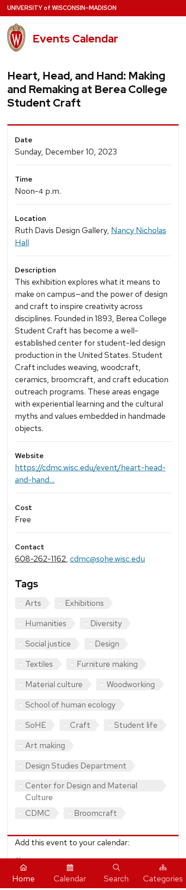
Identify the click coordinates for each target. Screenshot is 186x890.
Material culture (54, 684)
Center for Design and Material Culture (81, 786)
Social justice (48, 643)
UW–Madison (61, 8)
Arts (33, 603)
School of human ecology (70, 704)
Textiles (39, 664)
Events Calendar (75, 39)
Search (116, 878)
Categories (163, 878)
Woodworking (131, 684)
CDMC (37, 813)
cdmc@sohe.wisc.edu (107, 558)
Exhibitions (84, 603)
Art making (45, 745)
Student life (136, 725)
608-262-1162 (40, 558)
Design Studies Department (75, 765)
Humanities (45, 623)
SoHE (35, 725)
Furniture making (107, 664)
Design (107, 643)
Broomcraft (95, 813)
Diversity (106, 623)
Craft (80, 725)
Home (23, 878)
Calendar (70, 878)
